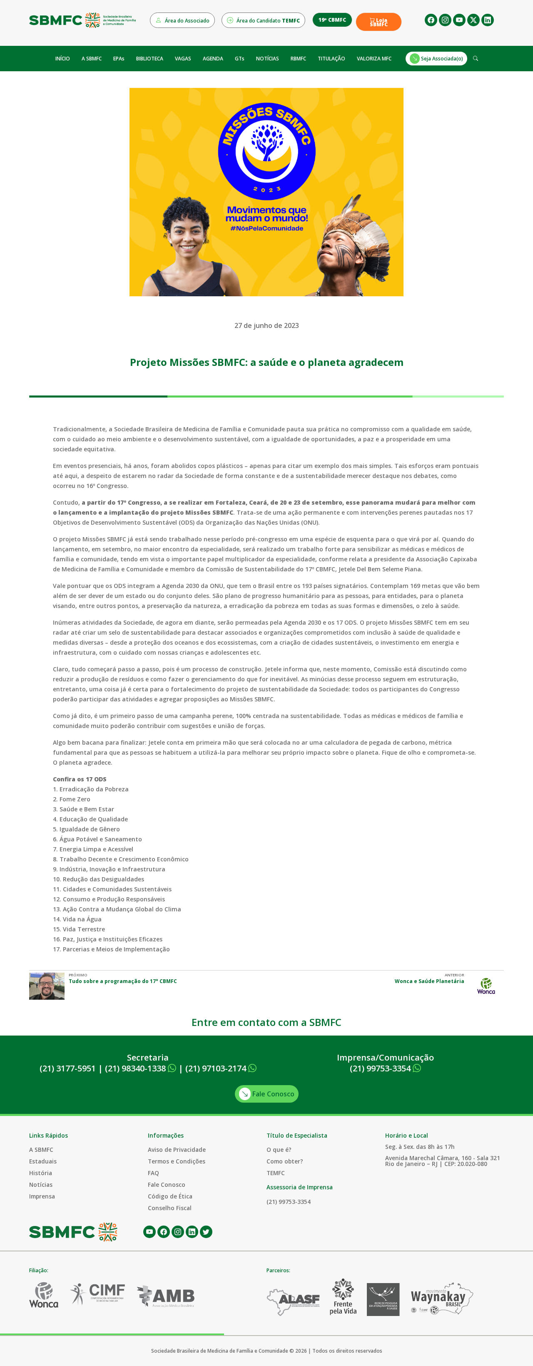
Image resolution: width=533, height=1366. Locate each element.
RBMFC (298, 58)
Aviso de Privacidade (177, 1149)
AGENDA (213, 58)
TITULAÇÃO (331, 58)
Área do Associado (186, 20)
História (40, 1173)
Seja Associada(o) (441, 58)
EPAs (119, 58)
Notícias (40, 1184)
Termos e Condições (176, 1161)
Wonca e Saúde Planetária (429, 981)
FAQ (153, 1173)
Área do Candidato (267, 20)
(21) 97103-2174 (216, 1068)
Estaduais (43, 1161)
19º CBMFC (332, 19)
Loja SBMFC (379, 22)
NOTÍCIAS (267, 58)
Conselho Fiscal (170, 1208)
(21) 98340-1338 (136, 1068)
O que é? (278, 1149)
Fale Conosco (272, 1093)
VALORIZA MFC (374, 58)
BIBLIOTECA (149, 58)
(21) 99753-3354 (381, 1068)
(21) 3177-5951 (68, 1068)
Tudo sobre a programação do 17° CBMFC (123, 981)
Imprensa (42, 1196)
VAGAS (183, 58)
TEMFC (275, 1173)
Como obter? (284, 1161)
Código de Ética (170, 1196)
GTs (239, 58)
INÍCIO (62, 58)
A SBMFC (92, 58)
